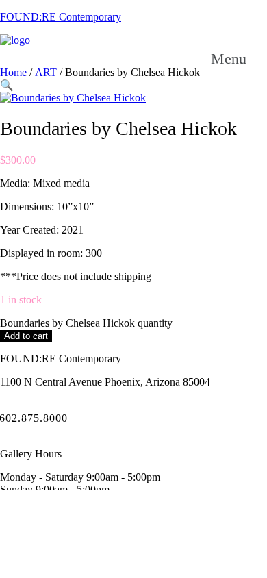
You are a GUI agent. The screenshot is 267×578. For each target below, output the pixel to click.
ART (46, 72)
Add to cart (26, 336)
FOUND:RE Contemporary (60, 17)
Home (13, 72)
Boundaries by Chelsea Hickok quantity (86, 323)
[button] (7, 85)
